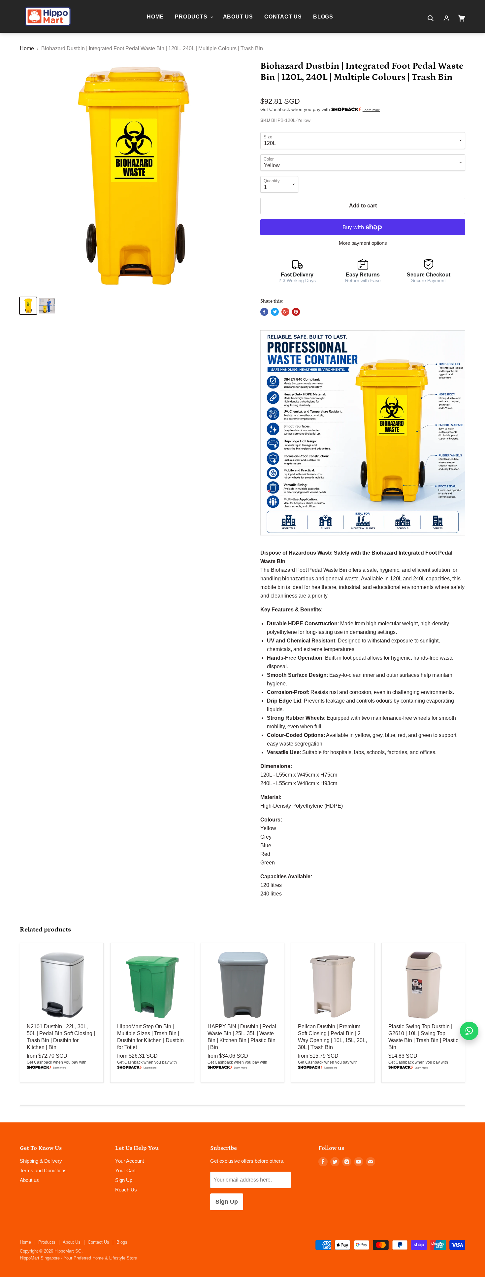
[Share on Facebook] (264, 312)
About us (29, 1180)
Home (155, 16)
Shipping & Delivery (41, 1161)
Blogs (323, 16)
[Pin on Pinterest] (296, 312)
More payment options (363, 243)
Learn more (371, 110)
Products (192, 16)
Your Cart (125, 1170)
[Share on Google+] (285, 312)
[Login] (446, 18)
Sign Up (123, 1180)
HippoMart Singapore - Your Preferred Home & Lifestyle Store (78, 1258)
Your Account (129, 1161)
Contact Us (283, 16)
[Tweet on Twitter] (275, 312)
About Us (238, 16)
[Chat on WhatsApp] (469, 1031)
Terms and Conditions (43, 1170)
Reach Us (126, 1189)
